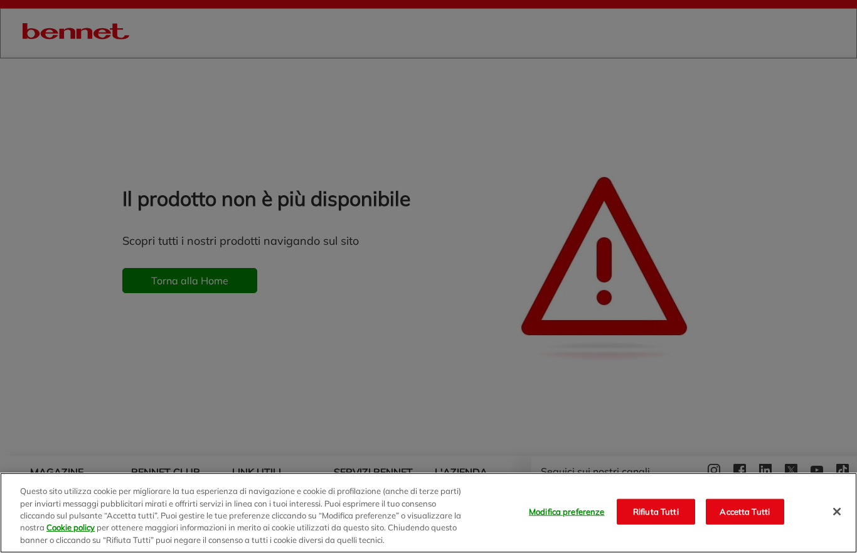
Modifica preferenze (566, 512)
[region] (428, 513)
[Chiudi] (837, 511)
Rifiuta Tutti (656, 512)
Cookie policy (70, 528)
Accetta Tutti (745, 512)
